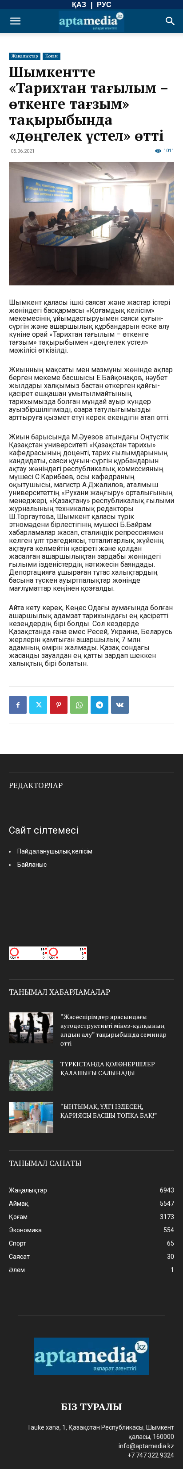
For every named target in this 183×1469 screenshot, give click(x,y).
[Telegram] (99, 705)
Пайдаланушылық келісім (54, 851)
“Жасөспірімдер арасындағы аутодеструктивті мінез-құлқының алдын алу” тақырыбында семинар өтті (113, 1029)
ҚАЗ (79, 4)
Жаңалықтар (25, 56)
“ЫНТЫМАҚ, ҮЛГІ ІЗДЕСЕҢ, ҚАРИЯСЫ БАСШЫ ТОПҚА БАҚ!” (108, 1110)
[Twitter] (38, 705)
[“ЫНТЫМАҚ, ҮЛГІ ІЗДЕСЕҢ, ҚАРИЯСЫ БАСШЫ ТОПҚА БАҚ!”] (31, 1117)
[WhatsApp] (79, 705)
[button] (15, 21)
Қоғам (51, 56)
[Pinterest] (59, 705)
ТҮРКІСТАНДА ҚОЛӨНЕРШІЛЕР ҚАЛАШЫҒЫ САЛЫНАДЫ (107, 1068)
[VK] (120, 705)
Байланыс (32, 864)
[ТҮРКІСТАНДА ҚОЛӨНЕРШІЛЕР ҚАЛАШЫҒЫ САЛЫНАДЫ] (31, 1075)
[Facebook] (18, 705)
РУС (104, 4)
